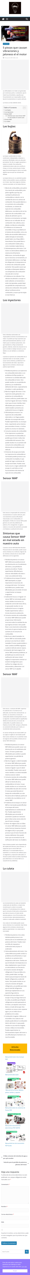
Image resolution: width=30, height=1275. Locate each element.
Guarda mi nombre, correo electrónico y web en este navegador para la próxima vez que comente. (14, 1235)
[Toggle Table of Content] (23, 107)
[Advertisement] (15, 75)
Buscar (27, 1252)
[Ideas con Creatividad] (3, 19)
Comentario (5, 1184)
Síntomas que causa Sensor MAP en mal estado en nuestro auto (16, 116)
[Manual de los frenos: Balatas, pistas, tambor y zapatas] (15, 1083)
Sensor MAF (8, 119)
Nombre (4, 1206)
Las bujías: (8, 110)
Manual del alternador (12, 1075)
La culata (7, 121)
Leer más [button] (24, 1266)
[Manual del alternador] (15, 1068)
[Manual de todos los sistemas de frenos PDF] (15, 1101)
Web (2, 1222)
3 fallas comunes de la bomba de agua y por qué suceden (15, 1157)
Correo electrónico (7, 1214)
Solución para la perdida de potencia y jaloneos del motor (15, 1163)
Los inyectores (9, 112)
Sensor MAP (8, 114)
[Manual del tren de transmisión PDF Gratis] (15, 1136)
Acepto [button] (15, 1270)
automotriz (6, 43)
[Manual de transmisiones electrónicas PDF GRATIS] (15, 1118)
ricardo (16, 57)
